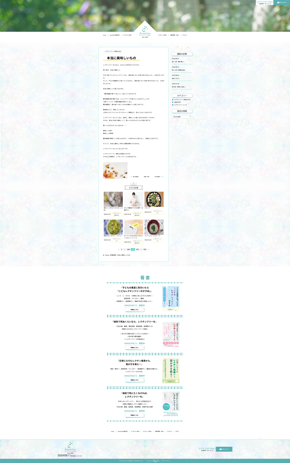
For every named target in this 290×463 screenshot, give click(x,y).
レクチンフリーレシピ (180, 105)
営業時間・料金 (174, 35)
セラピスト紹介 (127, 35)
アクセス (184, 35)
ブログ (177, 431)
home (104, 35)
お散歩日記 (177, 102)
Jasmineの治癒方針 (115, 35)
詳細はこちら (134, 309)
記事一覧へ (147, 176)
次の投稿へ (158, 176)
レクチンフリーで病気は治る (182, 99)
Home (107, 255)
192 (144, 249)
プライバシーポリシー (166, 460)
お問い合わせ (283, 2)
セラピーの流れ (162, 35)
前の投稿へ (136, 176)
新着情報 (113, 255)
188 (128, 249)
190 (137, 249)
